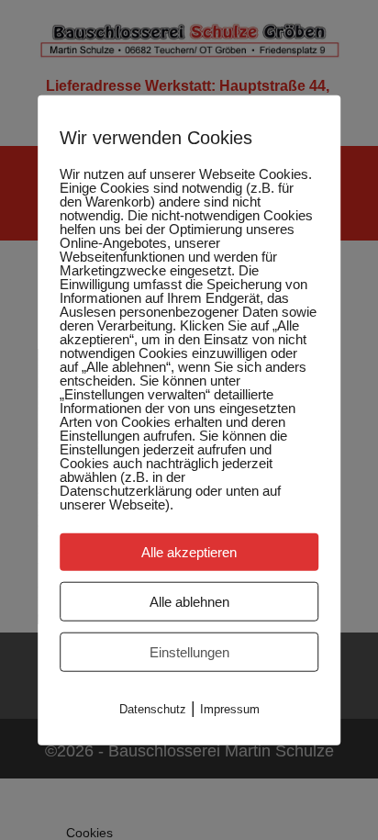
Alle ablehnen (189, 601)
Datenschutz (152, 708)
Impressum (230, 708)
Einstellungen (189, 651)
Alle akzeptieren (189, 551)
